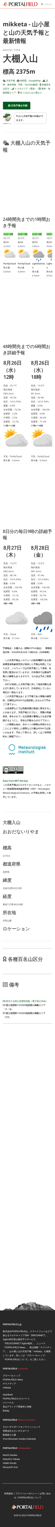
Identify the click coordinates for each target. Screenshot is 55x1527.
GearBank (8, 1394)
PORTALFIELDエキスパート (16, 1398)
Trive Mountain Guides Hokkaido (19, 1438)
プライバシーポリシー (26, 1493)
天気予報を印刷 (20, 105)
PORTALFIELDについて (16, 1359)
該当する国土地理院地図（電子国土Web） (27, 1001)
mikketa (7, 1387)
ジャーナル (8, 1402)
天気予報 (10, 80)
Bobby (6, 1410)
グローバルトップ (36, 1355)
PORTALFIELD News (13, 1379)
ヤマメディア (9, 1383)
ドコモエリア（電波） (26, 88)
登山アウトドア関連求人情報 (17, 1406)
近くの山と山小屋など (31, 92)
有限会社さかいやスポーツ (16, 1430)
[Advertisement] (27, 184)
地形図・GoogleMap (30, 80)
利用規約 (8, 1493)
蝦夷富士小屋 (9, 1434)
